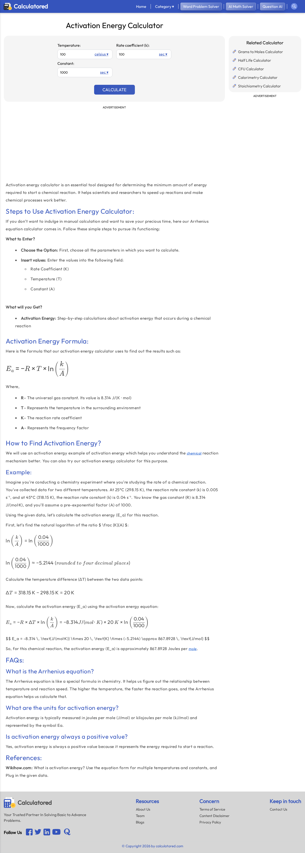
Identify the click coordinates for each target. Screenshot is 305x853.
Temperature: (69, 45)
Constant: (65, 63)
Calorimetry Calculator (258, 77)
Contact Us (278, 809)
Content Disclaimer (214, 815)
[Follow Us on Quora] (67, 832)
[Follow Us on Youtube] (46, 832)
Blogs (140, 822)
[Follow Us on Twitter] (38, 832)
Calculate (114, 89)
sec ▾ (163, 54)
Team (140, 815)
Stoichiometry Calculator (259, 86)
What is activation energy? (59, 767)
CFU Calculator (251, 68)
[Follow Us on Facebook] (29, 832)
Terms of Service (212, 809)
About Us (143, 809)
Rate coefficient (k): (132, 45)
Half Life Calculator (254, 60)
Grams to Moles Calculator (260, 51)
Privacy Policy (210, 822)
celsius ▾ (101, 54)
